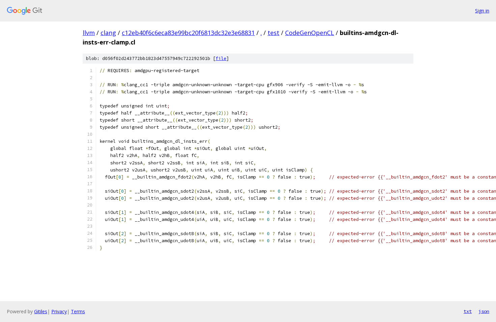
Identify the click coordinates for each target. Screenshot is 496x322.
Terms (78, 311)
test (273, 33)
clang (108, 33)
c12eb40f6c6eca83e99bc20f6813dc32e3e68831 (188, 33)
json (483, 311)
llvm (89, 33)
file (221, 58)
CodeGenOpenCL (309, 33)
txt (468, 311)
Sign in (482, 10)
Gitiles (40, 311)
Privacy (59, 311)
